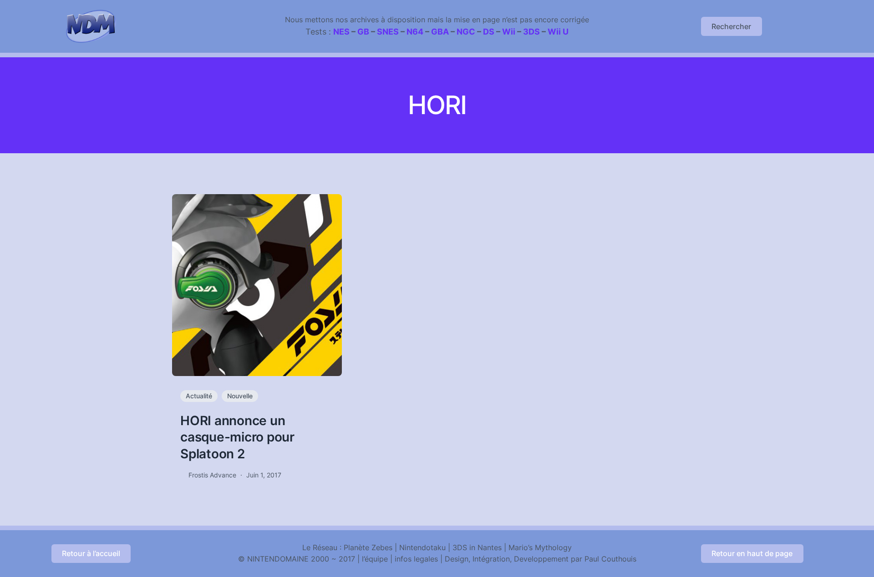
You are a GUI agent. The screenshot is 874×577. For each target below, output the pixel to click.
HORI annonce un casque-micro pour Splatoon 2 (237, 437)
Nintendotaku (422, 547)
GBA (440, 31)
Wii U (558, 31)
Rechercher (731, 26)
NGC (466, 31)
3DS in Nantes (477, 547)
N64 (415, 31)
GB (363, 31)
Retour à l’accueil (91, 553)
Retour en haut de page (752, 553)
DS (488, 31)
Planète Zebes (368, 547)
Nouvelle (240, 396)
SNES (388, 31)
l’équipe (375, 558)
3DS (531, 31)
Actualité (199, 396)
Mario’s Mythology (540, 547)
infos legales (416, 558)
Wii (508, 31)
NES (341, 31)
